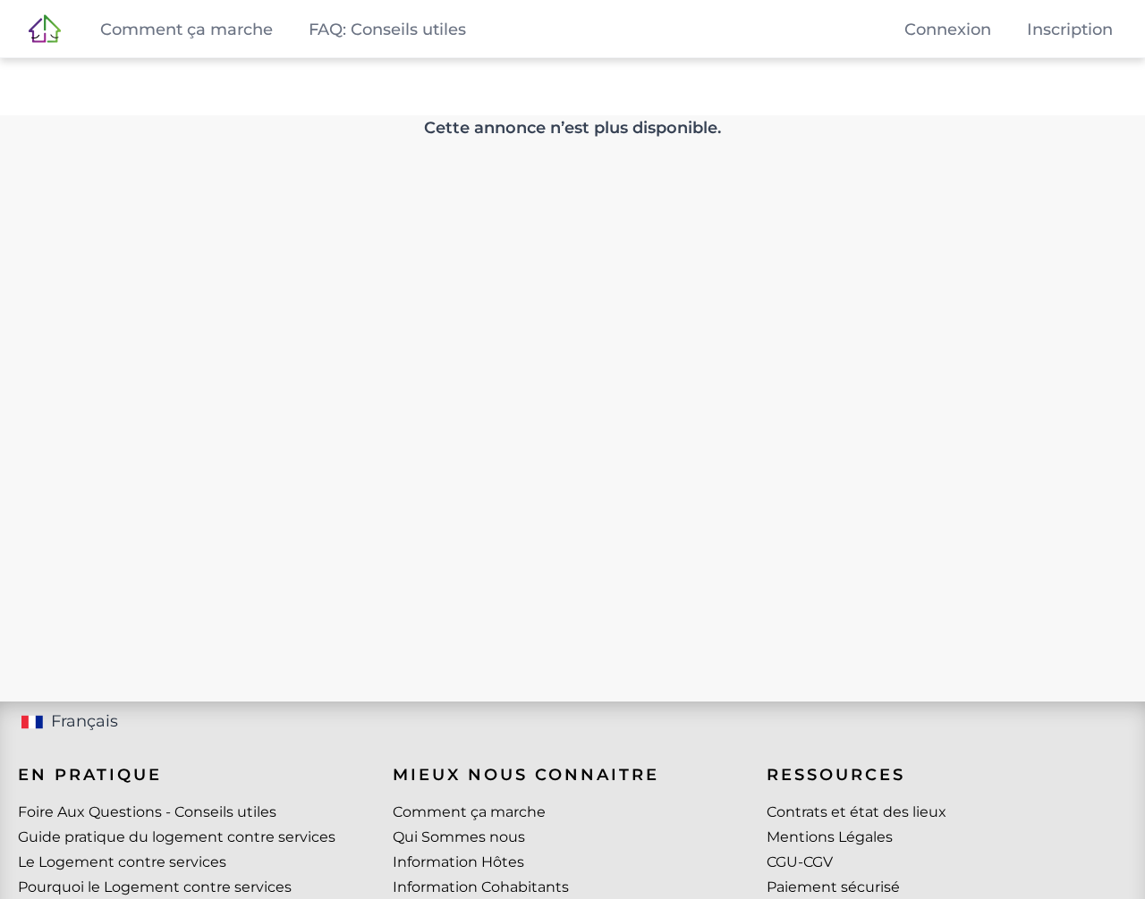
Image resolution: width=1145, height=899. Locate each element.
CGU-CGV (800, 861)
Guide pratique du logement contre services (176, 836)
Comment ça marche (469, 811)
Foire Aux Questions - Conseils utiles (147, 811)
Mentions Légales (830, 836)
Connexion (947, 29)
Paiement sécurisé (833, 886)
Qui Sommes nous (459, 836)
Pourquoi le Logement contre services (155, 886)
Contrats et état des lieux (856, 811)
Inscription (1070, 29)
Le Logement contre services (122, 861)
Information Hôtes (458, 861)
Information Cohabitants (481, 886)
